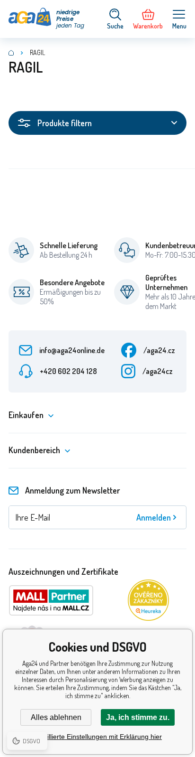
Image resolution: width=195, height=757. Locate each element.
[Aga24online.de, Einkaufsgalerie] (11, 53)
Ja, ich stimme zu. (137, 717)
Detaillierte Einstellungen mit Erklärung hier (97, 736)
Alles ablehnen (56, 717)
